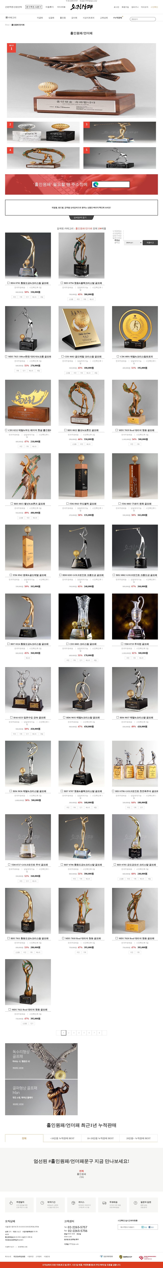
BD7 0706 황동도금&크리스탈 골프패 (83, 865)
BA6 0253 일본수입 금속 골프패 (29, 717)
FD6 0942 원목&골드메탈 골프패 (29, 575)
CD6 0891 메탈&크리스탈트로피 (136, 356)
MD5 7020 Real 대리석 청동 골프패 (136, 938)
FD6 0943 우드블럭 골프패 (83, 504)
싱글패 (51, 18)
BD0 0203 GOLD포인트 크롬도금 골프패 (83, 575)
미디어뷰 (61, 7)
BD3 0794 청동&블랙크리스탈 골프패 (83, 283)
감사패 (74, 18)
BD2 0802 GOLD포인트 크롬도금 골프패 (136, 575)
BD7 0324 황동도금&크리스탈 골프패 (30, 644)
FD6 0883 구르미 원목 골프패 (136, 504)
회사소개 (8, 1256)
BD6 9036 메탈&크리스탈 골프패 (29, 791)
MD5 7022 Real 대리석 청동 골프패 (29, 1009)
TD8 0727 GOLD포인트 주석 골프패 (29, 865)
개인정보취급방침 (19, 1256)
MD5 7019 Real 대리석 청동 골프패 (136, 430)
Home (7, 25)
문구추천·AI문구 (33, 7)
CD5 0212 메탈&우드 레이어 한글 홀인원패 (30, 430)
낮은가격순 (117, 236)
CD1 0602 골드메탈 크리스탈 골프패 (83, 356)
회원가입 (125, 7)
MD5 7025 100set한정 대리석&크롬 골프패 (29, 356)
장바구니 (135, 7)
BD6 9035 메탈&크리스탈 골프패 (83, 717)
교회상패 (104, 18)
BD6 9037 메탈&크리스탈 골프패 (136, 717)
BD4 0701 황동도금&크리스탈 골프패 (30, 283)
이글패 (40, 18)
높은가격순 (117, 238)
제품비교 (150, 242)
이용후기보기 (9, 1247)
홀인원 (63, 18)
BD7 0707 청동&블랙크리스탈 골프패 (83, 791)
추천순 (117, 240)
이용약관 (30, 1256)
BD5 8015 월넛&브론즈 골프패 (29, 504)
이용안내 (47, 1256)
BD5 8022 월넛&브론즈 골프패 (83, 430)
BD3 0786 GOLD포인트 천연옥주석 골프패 (137, 791)
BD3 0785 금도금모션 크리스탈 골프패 (136, 865)
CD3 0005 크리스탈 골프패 (83, 644)
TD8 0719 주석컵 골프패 (136, 644)
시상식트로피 (88, 18)
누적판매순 (117, 231)
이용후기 (50, 7)
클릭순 (117, 243)
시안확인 (154, 7)
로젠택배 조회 (22, 1247)
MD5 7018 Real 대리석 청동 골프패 (83, 938)
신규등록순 (117, 233)
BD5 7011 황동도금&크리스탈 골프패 (30, 938)
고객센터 (39, 1256)
